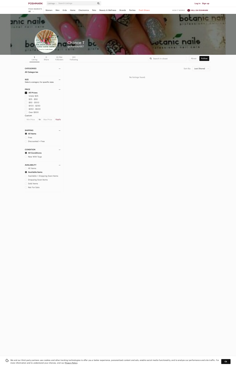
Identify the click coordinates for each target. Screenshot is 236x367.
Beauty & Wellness (107, 10)
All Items (32, 133)
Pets (94, 10)
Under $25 (33, 96)
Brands (123, 10)
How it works (178, 10)
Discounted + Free (36, 141)
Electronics (84, 10)
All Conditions (35, 153)
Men (57, 10)
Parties (132, 10)
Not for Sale (33, 187)
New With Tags (35, 156)
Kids (65, 10)
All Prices (33, 92)
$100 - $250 (34, 106)
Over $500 (34, 112)
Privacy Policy (71, 363)
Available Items (35, 172)
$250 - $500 (35, 109)
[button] (52, 3)
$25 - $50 (33, 99)
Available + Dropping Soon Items (43, 176)
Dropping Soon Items (38, 180)
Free (30, 137)
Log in (197, 3)
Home (73, 10)
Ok (226, 361)
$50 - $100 (34, 102)
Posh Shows (144, 10)
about (193, 58)
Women (48, 10)
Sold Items (33, 183)
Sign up (205, 3)
